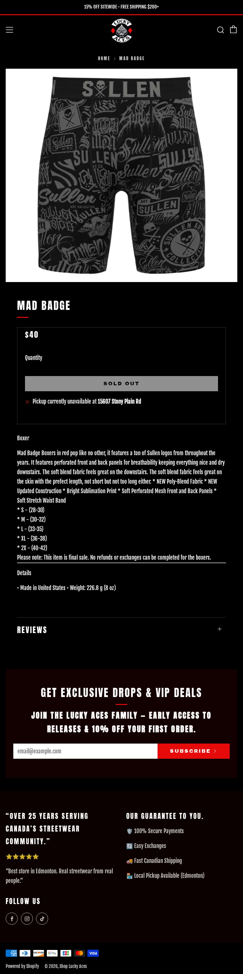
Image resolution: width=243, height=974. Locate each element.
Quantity (33, 358)
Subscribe (190, 751)
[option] (121, 175)
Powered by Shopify (22, 966)
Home (104, 58)
